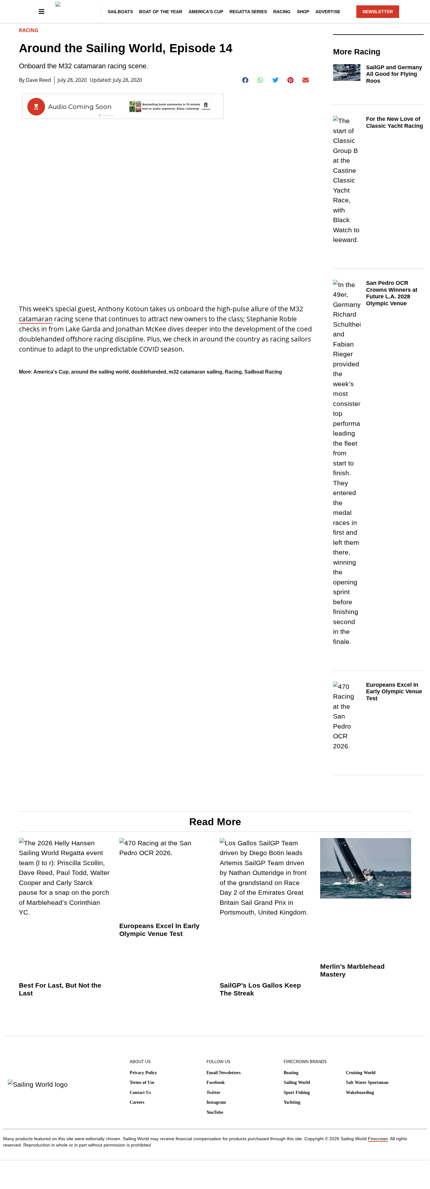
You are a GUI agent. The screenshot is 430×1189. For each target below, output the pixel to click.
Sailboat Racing (263, 372)
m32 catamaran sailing (195, 372)
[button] (245, 80)
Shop (303, 11)
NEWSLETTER (378, 11)
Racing (282, 11)
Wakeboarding (360, 1092)
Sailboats (120, 11)
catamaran (36, 318)
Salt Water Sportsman (367, 1082)
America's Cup (51, 372)
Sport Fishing (297, 1092)
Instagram (216, 1102)
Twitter (213, 1092)
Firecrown (378, 1138)
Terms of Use (142, 1082)
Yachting (292, 1102)
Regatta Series (248, 11)
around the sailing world (100, 372)
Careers (137, 1102)
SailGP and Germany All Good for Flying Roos (394, 74)
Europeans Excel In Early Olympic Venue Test (394, 692)
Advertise (327, 11)
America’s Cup (206, 11)
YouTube (215, 1112)
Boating (291, 1072)
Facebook (216, 1082)
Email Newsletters (223, 1072)
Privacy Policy (143, 1072)
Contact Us (140, 1092)
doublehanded (148, 372)
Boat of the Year (160, 11)
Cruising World (361, 1072)
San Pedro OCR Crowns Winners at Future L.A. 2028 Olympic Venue (391, 293)
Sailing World (297, 1082)
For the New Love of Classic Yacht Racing (394, 122)
